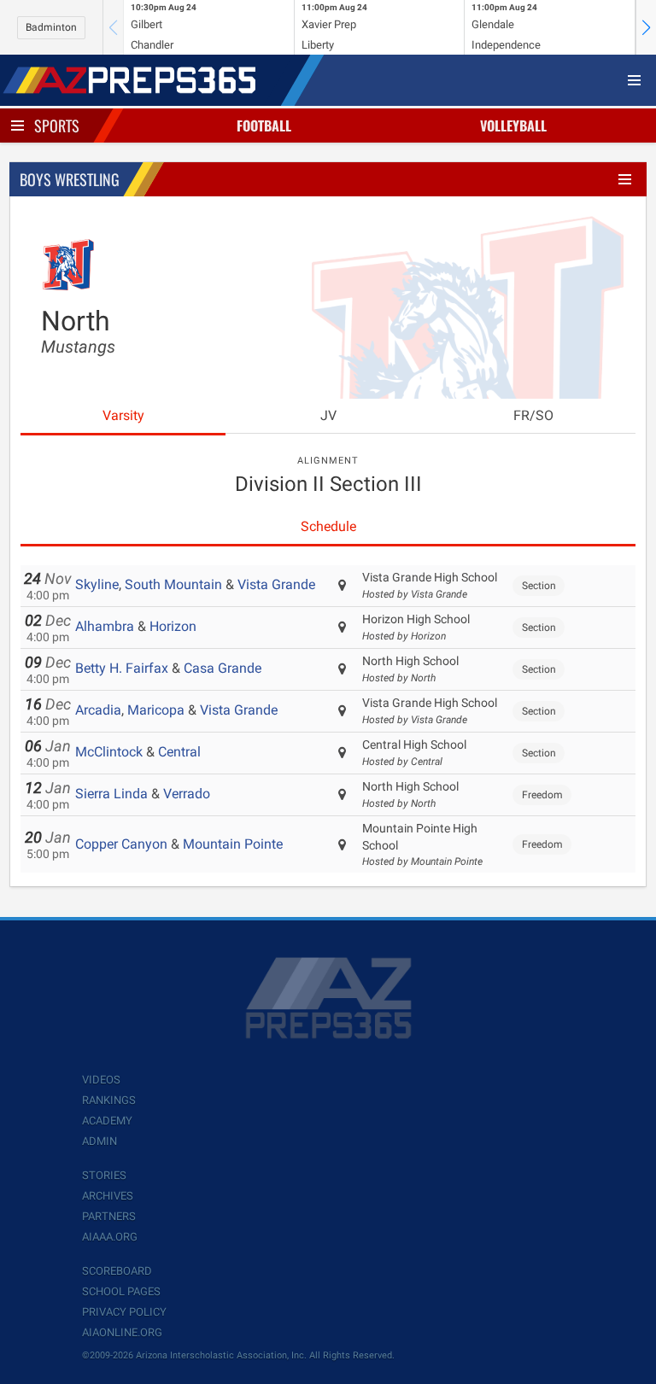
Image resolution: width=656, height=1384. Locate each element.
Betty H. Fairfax (121, 668)
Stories (104, 1175)
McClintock (109, 752)
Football (264, 125)
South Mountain (173, 584)
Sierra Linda (111, 793)
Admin (99, 1141)
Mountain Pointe (233, 844)
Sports (56, 125)
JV (328, 415)
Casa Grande (222, 668)
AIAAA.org (110, 1236)
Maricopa (155, 710)
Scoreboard (117, 1270)
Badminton (51, 27)
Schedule (328, 526)
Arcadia (98, 710)
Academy (107, 1120)
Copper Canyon (121, 844)
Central (179, 752)
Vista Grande (276, 584)
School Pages (121, 1291)
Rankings (109, 1100)
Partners (109, 1216)
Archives (107, 1195)
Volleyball (513, 125)
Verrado (186, 793)
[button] (646, 27)
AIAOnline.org (122, 1332)
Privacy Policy (124, 1311)
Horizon (172, 626)
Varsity (123, 415)
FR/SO (533, 415)
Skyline (97, 584)
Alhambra (104, 626)
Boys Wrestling (70, 179)
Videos (101, 1079)
